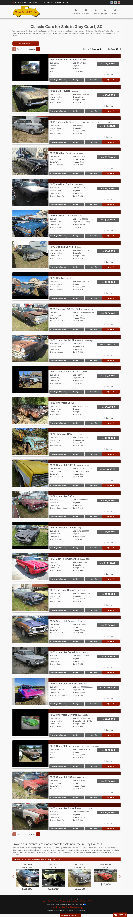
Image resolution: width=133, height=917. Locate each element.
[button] (13, 876)
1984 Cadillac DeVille (66, 215)
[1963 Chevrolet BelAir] (30, 411)
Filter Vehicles (26, 43)
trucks (78, 848)
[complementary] (127, 911)
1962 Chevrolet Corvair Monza (69, 652)
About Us (69, 899)
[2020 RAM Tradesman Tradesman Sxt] (27, 878)
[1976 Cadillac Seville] (30, 286)
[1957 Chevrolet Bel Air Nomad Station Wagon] (30, 348)
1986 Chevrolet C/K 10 (70, 465)
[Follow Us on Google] (119, 2)
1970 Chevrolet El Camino (72, 808)
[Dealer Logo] (26, 11)
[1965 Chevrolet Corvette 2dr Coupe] (30, 691)
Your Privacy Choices (77, 904)
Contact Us (74, 899)
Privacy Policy (81, 899)
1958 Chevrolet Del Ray (74, 746)
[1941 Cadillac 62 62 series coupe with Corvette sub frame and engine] (30, 130)
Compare (109, 75)
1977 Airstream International (70, 59)
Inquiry (75, 80)
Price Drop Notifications (58, 80)
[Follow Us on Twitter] (115, 2)
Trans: (52, 71)
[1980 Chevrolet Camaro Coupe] (30, 535)
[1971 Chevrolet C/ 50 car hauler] (30, 442)
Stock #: (76, 71)
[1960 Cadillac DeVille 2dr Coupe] (30, 192)
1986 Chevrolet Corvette (69, 714)
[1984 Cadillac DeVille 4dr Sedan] (30, 223)
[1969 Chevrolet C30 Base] (30, 504)
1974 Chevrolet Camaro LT (66, 621)
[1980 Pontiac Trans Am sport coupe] (105, 875)
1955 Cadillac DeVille (66, 153)
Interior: (53, 66)
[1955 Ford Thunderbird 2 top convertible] (79, 878)
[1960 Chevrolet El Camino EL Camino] (30, 785)
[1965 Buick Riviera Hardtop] (30, 99)
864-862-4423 (61, 2)
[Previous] (14, 49)
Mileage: (76, 68)
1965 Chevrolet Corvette (68, 683)
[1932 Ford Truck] (53, 878)
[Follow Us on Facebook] (111, 2)
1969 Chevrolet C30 (63, 496)
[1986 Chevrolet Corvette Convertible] (30, 723)
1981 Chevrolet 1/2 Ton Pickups (71, 309)
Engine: (76, 66)
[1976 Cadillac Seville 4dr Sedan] (30, 255)
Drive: (52, 68)
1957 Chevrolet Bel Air (72, 340)
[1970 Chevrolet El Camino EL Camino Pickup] (30, 816)
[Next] (38, 49)
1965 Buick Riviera (64, 90)
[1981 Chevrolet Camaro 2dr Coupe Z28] (30, 598)
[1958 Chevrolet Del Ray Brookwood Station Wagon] (30, 754)
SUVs (83, 848)
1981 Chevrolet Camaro (72, 558)
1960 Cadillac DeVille (66, 184)
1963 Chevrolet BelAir (62, 402)
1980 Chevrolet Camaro (66, 527)
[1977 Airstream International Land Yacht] (30, 67)
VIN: (74, 63)
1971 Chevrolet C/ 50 (66, 434)
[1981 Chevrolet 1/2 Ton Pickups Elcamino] (30, 317)
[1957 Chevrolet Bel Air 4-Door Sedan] (30, 379)
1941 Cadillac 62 (81, 122)
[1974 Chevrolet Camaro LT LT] (30, 629)
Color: (52, 63)
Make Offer (93, 80)
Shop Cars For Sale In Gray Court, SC (57, 899)
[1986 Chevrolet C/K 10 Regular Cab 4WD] (30, 473)
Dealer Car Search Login (53, 904)
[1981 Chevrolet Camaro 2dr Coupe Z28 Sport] (30, 567)
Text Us (111, 80)
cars (73, 848)
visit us (61, 852)
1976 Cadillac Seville (66, 246)
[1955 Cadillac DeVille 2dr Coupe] (30, 161)
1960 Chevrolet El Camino (69, 777)
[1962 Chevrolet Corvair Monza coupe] (30, 660)
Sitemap (69, 904)
